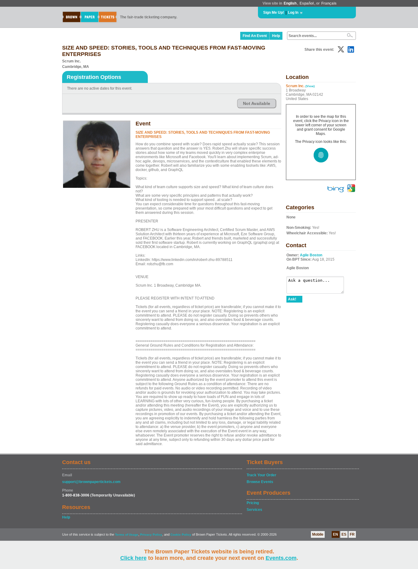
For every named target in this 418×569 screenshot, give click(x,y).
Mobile (317, 534)
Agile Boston (311, 255)
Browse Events (260, 482)
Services (254, 510)
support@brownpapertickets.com (91, 482)
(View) (310, 86)
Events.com (281, 558)
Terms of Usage (126, 534)
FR (352, 534)
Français (329, 3)
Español (307, 3)
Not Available (256, 103)
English (290, 3)
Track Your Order (261, 475)
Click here (133, 558)
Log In (293, 12)
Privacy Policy (151, 534)
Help (276, 36)
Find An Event (255, 36)
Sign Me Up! (273, 12)
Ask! (292, 299)
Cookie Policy (180, 534)
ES (343, 534)
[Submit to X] (341, 49)
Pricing (253, 503)
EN (335, 534)
